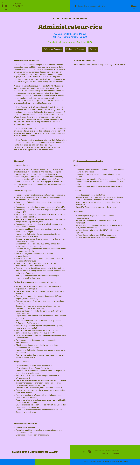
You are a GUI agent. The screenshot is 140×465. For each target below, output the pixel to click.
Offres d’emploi (80, 18)
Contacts (85, 461)
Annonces (66, 18)
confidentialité (112, 461)
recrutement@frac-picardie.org (99, 65)
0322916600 (119, 65)
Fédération (104, 454)
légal (96, 461)
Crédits (125, 461)
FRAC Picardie (62, 37)
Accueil (56, 18)
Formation (115, 454)
